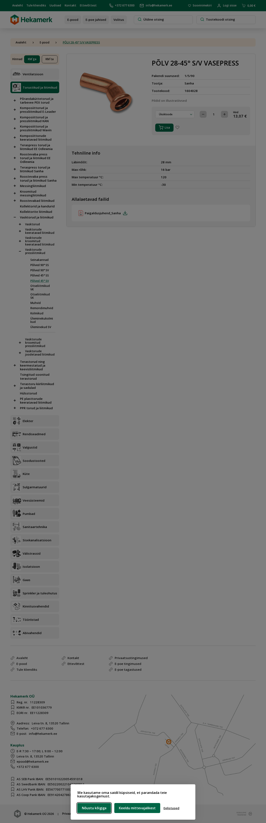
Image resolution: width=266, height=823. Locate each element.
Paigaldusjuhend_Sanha (103, 213)
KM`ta (50, 59)
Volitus (118, 19)
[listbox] (175, 114)
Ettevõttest (88, 5)
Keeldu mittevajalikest (137, 808)
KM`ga (32, 59)
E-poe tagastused (128, 669)
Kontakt (70, 5)
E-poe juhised (96, 19)
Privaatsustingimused (131, 658)
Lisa (167, 127)
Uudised (55, 5)
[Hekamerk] (31, 23)
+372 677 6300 (124, 5)
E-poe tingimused (128, 664)
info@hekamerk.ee (159, 5)
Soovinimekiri (202, 5)
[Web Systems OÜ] (249, 814)
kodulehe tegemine (240, 814)
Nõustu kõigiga (94, 808)
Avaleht (17, 5)
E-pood (72, 19)
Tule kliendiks (36, 5)
